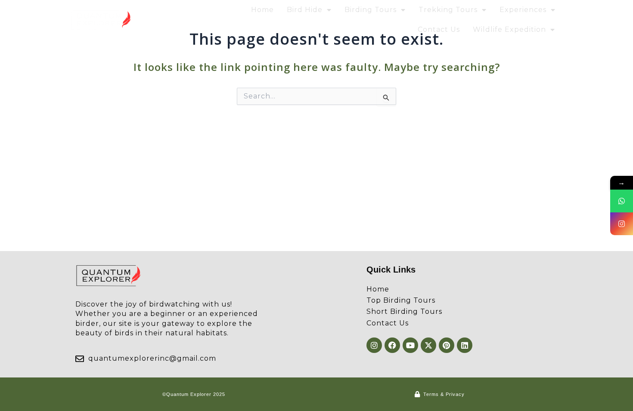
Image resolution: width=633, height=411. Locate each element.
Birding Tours (370, 10)
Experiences (523, 10)
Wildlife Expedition (509, 29)
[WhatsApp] (621, 201)
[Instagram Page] (621, 223)
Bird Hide (305, 10)
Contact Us (439, 29)
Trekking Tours (448, 10)
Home (262, 10)
